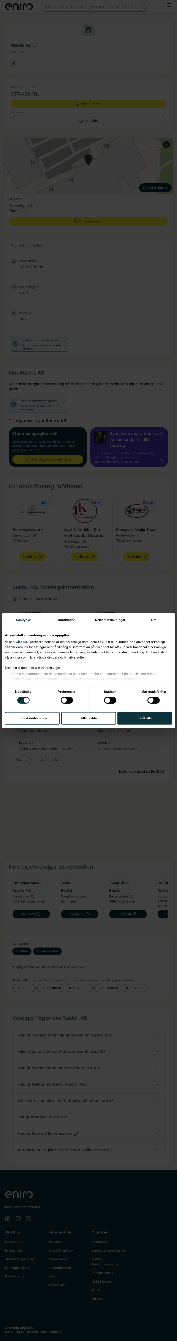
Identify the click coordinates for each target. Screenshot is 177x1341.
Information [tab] (67, 620)
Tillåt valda (88, 718)
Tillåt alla (145, 718)
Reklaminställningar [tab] (110, 620)
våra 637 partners (30, 642)
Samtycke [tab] (23, 620)
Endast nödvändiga (32, 718)
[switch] (67, 700)
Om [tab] (153, 620)
